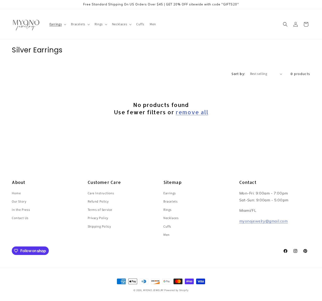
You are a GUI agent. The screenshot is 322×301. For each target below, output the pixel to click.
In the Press (21, 210)
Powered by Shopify (176, 290)
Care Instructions (101, 193)
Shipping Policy (99, 226)
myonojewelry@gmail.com (263, 221)
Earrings (169, 193)
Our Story (19, 201)
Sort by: (238, 74)
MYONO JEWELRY (153, 290)
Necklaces (170, 218)
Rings (167, 210)
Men (166, 235)
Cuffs (167, 226)
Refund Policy (98, 201)
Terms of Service (100, 210)
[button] (57, 24)
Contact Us (20, 218)
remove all (192, 112)
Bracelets (170, 201)
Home (16, 193)
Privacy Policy (98, 218)
